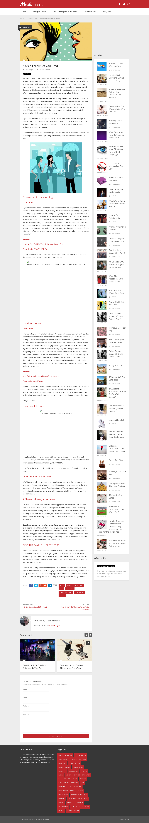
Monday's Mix (63, 791)
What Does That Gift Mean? (116, 179)
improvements (63, 783)
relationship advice (66, 592)
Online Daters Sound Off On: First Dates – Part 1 (117, 316)
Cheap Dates (62, 759)
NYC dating (72, 799)
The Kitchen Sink (90, 12)
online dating (83, 799)
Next (90, 635)
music (72, 791)
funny (75, 779)
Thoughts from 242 (39, 12)
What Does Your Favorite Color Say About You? (117, 135)
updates (61, 811)
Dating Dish (107, 12)
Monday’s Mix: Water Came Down (117, 291)
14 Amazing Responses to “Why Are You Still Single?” (117, 392)
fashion (68, 775)
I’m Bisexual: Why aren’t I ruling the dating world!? (116, 265)
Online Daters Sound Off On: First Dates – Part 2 (117, 354)
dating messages (64, 767)
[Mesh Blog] (31, 4)
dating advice (79, 585)
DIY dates (84, 771)
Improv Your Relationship (114, 216)
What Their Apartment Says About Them (116, 279)
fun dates (67, 779)
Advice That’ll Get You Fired (116, 303)
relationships (79, 592)
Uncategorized (32, 19)
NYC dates (61, 799)
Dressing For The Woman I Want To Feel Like (117, 109)
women (62, 596)
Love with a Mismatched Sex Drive (116, 166)
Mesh (122, 819)
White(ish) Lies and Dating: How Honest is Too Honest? (117, 93)
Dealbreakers (73, 771)
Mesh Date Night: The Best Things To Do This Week (75, 608)
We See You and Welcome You (116, 64)
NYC (85, 795)
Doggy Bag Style (116, 460)
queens (69, 803)
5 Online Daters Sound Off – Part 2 (117, 251)
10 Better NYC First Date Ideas (117, 378)
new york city (63, 795)
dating (69, 585)
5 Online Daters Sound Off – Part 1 (35, 607)
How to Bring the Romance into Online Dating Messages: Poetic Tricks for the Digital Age (110, 526)
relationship (78, 803)
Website (26, 706)
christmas (72, 759)
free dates (86, 775)
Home (24, 12)
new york (80, 791)
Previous (86, 635)
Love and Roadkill (116, 420)
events (60, 775)
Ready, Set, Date (116, 365)
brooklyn (68, 755)
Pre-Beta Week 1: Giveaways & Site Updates (116, 408)
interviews (74, 783)
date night (62, 763)
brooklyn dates (80, 755)
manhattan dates (75, 787)
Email (25, 698)
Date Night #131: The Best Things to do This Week (71, 666)
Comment (26, 714)
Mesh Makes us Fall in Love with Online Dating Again (117, 543)
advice (62, 585)
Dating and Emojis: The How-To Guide (117, 484)
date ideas (82, 759)
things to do (84, 807)
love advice (69, 589)
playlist (61, 803)
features (77, 775)
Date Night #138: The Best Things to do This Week (34, 666)
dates (71, 763)
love (61, 589)
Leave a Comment (44, 69)
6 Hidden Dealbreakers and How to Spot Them (117, 449)
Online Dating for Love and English (116, 239)
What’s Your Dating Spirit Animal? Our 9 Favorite (117, 204)
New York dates (76, 795)
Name (25, 689)
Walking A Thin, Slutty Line (116, 122)
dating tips (62, 771)
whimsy (69, 811)
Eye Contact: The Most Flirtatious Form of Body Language (116, 150)
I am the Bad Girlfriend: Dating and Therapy (116, 78)
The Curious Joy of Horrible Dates (117, 340)
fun (59, 779)
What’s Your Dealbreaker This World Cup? (116, 509)
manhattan (62, 787)
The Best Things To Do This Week (65, 12)
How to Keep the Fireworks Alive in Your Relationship (116, 434)
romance (74, 807)
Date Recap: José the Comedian (116, 190)
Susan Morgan (29, 69)
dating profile (78, 767)
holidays (83, 779)
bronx (60, 755)
